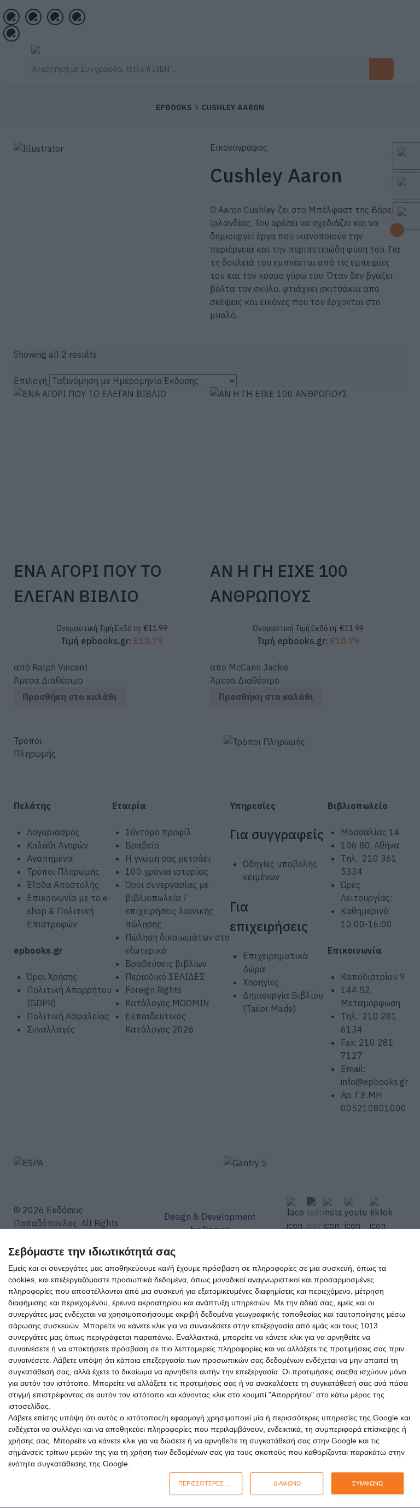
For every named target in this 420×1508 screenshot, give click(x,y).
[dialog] (210, 1369)
